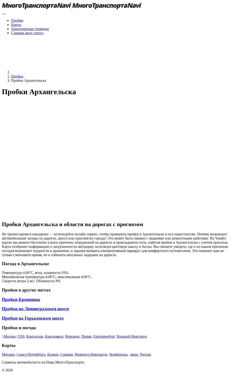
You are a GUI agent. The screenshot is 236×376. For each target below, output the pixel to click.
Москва (9, 336)
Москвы (8, 354)
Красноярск (54, 336)
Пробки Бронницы (21, 299)
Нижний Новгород (132, 336)
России (145, 354)
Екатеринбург (104, 336)
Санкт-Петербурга (31, 354)
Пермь (86, 336)
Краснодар (34, 336)
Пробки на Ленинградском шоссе (35, 308)
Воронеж (72, 336)
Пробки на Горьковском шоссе (33, 318)
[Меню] (4, 14)
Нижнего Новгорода (91, 354)
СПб (20, 336)
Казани (53, 354)
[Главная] (45, 72)
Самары (66, 354)
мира (134, 354)
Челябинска (118, 354)
